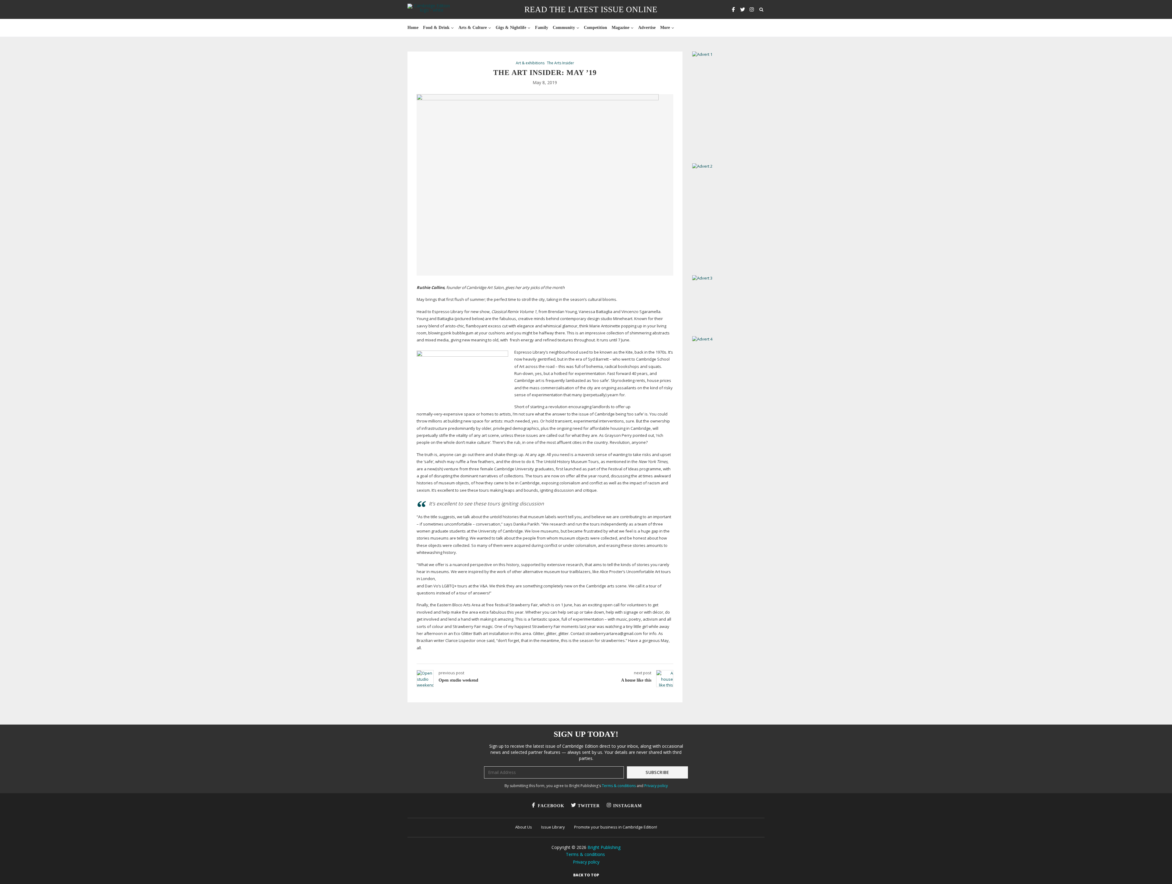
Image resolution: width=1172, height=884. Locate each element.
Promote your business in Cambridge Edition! (615, 827)
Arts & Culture (472, 27)
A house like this (636, 680)
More (665, 27)
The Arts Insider (560, 63)
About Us (523, 827)
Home (412, 27)
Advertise (647, 27)
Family (541, 27)
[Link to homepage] (429, 9)
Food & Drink (436, 27)
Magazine (620, 27)
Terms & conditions (619, 785)
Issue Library (553, 827)
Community (564, 27)
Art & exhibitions (530, 63)
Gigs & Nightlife (511, 27)
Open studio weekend (458, 680)
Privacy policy (656, 785)
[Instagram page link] (752, 9)
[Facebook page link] (733, 9)
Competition (595, 27)
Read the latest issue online (590, 9)
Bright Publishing (604, 847)
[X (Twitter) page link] (743, 9)
